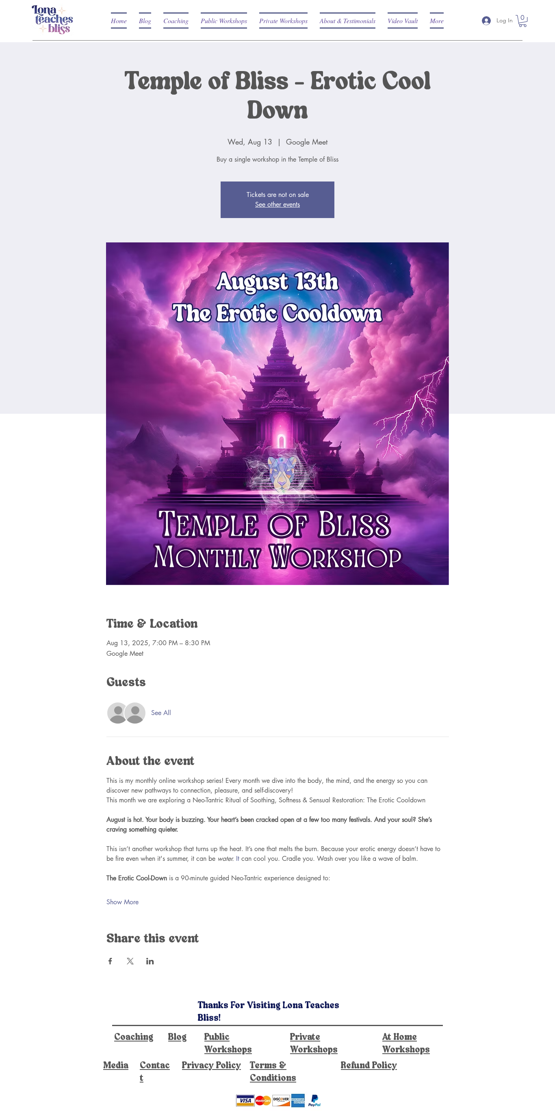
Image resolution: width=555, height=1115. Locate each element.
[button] (523, 21)
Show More (122, 902)
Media (115, 1065)
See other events (277, 204)
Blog (177, 1037)
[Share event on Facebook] (110, 961)
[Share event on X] (130, 961)
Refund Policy (369, 1065)
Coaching (133, 1037)
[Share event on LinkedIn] (150, 961)
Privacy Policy (211, 1065)
